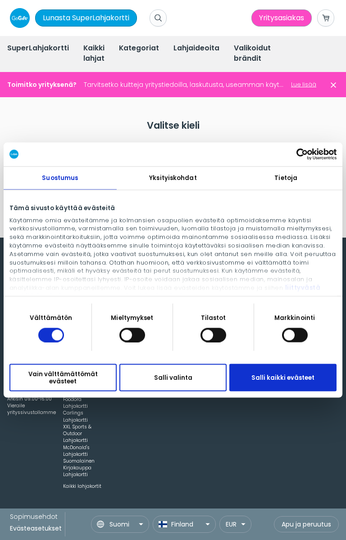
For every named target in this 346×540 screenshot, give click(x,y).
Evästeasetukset (36, 528)
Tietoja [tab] (285, 177)
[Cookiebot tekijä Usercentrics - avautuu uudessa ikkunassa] (297, 154)
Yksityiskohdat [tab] (172, 177)
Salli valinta (173, 378)
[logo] (18, 18)
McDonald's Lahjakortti (76, 451)
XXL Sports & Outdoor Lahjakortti (77, 433)
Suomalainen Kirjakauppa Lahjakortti (79, 468)
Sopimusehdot (34, 516)
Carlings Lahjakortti (75, 416)
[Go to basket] (325, 18)
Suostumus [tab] (60, 177)
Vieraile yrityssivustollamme (31, 409)
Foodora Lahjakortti (75, 403)
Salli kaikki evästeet (282, 378)
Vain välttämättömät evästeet (63, 377)
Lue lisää (303, 84)
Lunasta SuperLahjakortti (86, 18)
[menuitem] (38, 48)
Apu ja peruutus (306, 524)
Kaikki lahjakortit (82, 486)
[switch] (132, 335)
